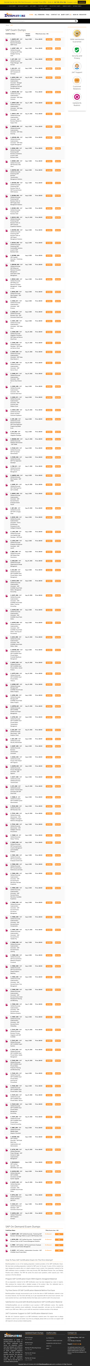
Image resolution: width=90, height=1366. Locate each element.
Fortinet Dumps (42, 6)
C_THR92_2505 (16, 969)
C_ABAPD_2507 (16, 41)
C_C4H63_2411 (16, 401)
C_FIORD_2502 (16, 459)
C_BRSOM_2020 (16, 270)
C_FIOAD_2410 (16, 450)
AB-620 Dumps (29, 1342)
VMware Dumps (66, 6)
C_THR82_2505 (16, 866)
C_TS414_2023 (16, 1053)
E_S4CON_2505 (16, 1174)
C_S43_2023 (16, 573)
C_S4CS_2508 (16, 641)
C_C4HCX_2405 (16, 412)
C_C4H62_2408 (16, 389)
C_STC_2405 (16, 789)
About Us (48, 1346)
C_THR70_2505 (16, 847)
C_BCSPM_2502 (16, 234)
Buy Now (57, 39)
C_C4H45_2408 (16, 335)
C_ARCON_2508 (16, 95)
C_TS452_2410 (16, 1077)
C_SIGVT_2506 (16, 779)
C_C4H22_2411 (16, 304)
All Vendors (39, 14)
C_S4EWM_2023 (16, 654)
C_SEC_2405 (16, 740)
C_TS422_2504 (16, 1065)
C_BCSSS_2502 (16, 247)
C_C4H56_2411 (16, 378)
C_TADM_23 (16, 799)
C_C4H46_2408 (16, 345)
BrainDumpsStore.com (45, 1364)
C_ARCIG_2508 (16, 83)
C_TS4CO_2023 (16, 1108)
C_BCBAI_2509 (16, 152)
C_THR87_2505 (16, 934)
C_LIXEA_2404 (16, 544)
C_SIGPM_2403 (16, 769)
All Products (50, 1338)
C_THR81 (25, 1246)
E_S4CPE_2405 (16, 1186)
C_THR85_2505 (16, 908)
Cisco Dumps (12, 6)
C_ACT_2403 (16, 61)
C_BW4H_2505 (16, 294)
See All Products (45, 8)
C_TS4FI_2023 (16, 1120)
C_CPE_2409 (16, 423)
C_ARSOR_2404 (16, 130)
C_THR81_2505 (16, 857)
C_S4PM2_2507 (16, 687)
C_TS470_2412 (16, 1097)
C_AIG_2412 (15, 71)
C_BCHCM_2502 (16, 187)
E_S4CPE (26, 1251)
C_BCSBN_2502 (16, 200)
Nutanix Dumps (77, 6)
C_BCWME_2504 (16, 258)
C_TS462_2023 (16, 1088)
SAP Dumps (33, 6)
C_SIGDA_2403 (16, 759)
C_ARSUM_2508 (16, 140)
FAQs (47, 14)
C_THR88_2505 (16, 946)
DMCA (47, 1348)
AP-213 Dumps (29, 1337)
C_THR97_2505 (16, 1021)
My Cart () (66, 14)
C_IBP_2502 (15, 510)
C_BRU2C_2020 (16, 283)
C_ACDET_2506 (16, 51)
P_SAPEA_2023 (16, 1215)
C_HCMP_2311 (16, 487)
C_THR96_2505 (16, 1008)
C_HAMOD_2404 (16, 478)
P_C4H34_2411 (16, 1206)
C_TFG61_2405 (16, 827)
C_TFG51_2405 (16, 816)
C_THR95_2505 (16, 995)
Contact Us (55, 14)
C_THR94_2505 (16, 981)
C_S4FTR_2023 (16, 677)
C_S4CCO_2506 (16, 586)
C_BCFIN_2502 (25, 1240)
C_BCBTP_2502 (26, 1235)
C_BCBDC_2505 (16, 163)
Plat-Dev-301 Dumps (30, 1358)
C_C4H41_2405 (16, 324)
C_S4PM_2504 (16, 698)
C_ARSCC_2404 (16, 118)
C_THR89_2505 (16, 958)
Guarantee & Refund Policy (53, 1343)
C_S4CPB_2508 (16, 614)
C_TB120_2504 (16, 808)
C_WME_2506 (15, 1130)
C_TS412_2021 (16, 1043)
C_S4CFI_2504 (16, 600)
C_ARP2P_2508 (16, 106)
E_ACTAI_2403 (16, 1154)
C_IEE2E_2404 (16, 522)
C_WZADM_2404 (16, 1141)
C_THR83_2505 (16, 878)
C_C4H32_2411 (16, 314)
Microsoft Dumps (23, 6)
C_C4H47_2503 (16, 355)
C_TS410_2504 (16, 1033)
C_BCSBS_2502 (16, 210)
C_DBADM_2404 (16, 441)
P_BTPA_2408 (16, 1197)
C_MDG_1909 (15, 554)
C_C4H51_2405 (16, 366)
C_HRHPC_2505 (16, 499)
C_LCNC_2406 (16, 534)
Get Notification (59, 1234)
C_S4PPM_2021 (16, 709)
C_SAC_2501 (15, 732)
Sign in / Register (79, 14)
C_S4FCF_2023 (16, 666)
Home (31, 14)
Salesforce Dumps (54, 6)
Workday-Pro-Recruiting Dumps (33, 1348)
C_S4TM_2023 (15, 721)
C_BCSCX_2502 (16, 221)
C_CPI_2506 (15, 433)
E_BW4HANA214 (16, 1164)
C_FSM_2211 (15, 468)
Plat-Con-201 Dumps (30, 1353)
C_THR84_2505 (16, 893)
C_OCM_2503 (16, 563)
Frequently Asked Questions (54, 1340)
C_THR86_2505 (16, 921)
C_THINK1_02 (15, 837)
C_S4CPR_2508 (16, 628)
